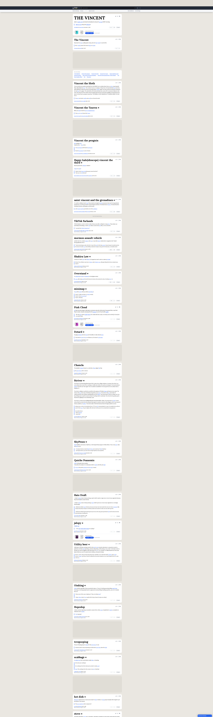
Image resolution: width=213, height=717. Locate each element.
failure (99, 394)
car (78, 526)
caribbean (95, 209)
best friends (79, 147)
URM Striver (80, 416)
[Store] (138, 8)
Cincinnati (115, 507)
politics (84, 403)
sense (102, 335)
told (83, 279)
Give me (76, 467)
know (85, 296)
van (91, 241)
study (114, 400)
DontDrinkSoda (80, 599)
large (103, 699)
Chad (84, 507)
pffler (79, 515)
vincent (78, 209)
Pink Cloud (76, 318)
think (79, 110)
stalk (79, 22)
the (84, 77)
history (109, 204)
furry (112, 86)
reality (107, 312)
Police (75, 588)
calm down (100, 337)
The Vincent (76, 48)
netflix (85, 98)
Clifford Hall (80, 706)
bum (84, 88)
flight (88, 449)
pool (115, 554)
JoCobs (80, 671)
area (79, 660)
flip (99, 368)
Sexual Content (91, 11)
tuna (78, 704)
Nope (80, 556)
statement (87, 276)
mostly (80, 292)
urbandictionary (91, 110)
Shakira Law (76, 266)
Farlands (86, 228)
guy (78, 113)
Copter (99, 43)
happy (89, 314)
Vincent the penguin (86, 74)
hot (82, 704)
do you (82, 296)
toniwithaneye (81, 318)
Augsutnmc (90, 175)
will (89, 98)
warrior (103, 245)
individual (80, 335)
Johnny (79, 597)
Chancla (75, 373)
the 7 (110, 279)
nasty (97, 647)
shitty (76, 526)
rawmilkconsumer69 (81, 616)
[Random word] (134, 8)
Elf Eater (80, 281)
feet (114, 88)
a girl (81, 22)
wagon (86, 241)
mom (78, 370)
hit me (80, 370)
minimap (75, 300)
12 (74, 310)
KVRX (84, 249)
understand (77, 276)
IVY (97, 406)
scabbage (75, 671)
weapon (81, 368)
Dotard (75, 340)
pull (79, 528)
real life (82, 611)
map (76, 292)
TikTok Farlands (76, 230)
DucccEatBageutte (85, 153)
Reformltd (81, 266)
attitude (84, 165)
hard (77, 446)
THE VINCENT (76, 27)
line (96, 245)
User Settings (137, 11)
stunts (87, 528)
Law (83, 259)
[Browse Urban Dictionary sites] (75, 8)
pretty (86, 314)
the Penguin (89, 147)
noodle (80, 704)
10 (76, 614)
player (88, 294)
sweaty (98, 89)
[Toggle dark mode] (140, 8)
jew (81, 43)
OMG (77, 24)
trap (87, 203)
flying (94, 368)
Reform (88, 259)
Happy (82, 171)
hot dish (75, 706)
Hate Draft (75, 515)
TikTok (82, 228)
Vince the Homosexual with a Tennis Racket (107, 75)
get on (86, 110)
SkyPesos (75, 453)
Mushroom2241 (83, 470)
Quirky (75, 463)
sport (93, 502)
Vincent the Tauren (104, 74)
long (87, 335)
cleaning (110, 554)
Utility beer (76, 560)
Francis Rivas (82, 27)
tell (82, 173)
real (81, 113)
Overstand (76, 281)
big (78, 91)
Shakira (96, 262)
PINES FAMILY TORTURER (84, 230)
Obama (80, 412)
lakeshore (80, 560)
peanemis (85, 467)
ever (80, 143)
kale (85, 171)
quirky (96, 465)
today (90, 45)
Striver (75, 416)
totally (79, 45)
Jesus (75, 168)
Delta (75, 444)
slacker (75, 386)
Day (84, 246)
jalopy (75, 531)
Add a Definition (131, 11)
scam (80, 168)
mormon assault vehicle (78, 249)
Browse (81, 11)
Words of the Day (76, 11)
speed (113, 588)
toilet (87, 645)
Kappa (105, 391)
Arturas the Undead (85, 116)
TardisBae (79, 373)
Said (89, 225)
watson (78, 531)
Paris (92, 449)
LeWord (79, 300)
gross (98, 666)
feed (96, 699)
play (96, 43)
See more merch (97, 33)
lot (82, 145)
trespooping (76, 650)
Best (75, 143)
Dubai (91, 262)
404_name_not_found (82, 453)
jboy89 (80, 48)
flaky (92, 660)
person (94, 312)
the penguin (80, 151)
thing (99, 647)
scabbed (76, 660)
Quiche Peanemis (77, 470)
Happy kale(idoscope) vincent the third (80, 175)
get (85, 337)
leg (93, 669)
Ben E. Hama (88, 211)
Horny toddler (83, 101)
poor (116, 444)
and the (82, 209)
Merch (119, 27)
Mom (76, 669)
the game (89, 77)
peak (104, 465)
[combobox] (108, 8)
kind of (99, 241)
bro (88, 228)
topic (82, 276)
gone (100, 393)
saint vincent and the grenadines (89, 75)
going (82, 337)
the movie (91, 467)
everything (90, 292)
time (109, 224)
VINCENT (88, 24)
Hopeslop (75, 616)
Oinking (75, 599)
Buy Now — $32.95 (89, 33)
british (101, 203)
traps (116, 588)
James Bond (83, 528)
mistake (108, 259)
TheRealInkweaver (82, 650)
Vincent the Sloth (95, 74)
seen (101, 610)
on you (100, 22)
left (108, 511)
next (78, 98)
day (94, 547)
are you (79, 24)
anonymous (79, 340)
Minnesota (76, 699)
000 (101, 449)
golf (84, 549)
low (100, 225)
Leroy (76, 279)
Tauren (88, 113)
